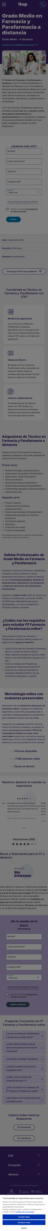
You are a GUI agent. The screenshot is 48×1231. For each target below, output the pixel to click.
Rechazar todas (24, 1222)
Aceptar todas (24, 1217)
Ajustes (24, 1228)
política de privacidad (25, 1212)
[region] (24, 1213)
